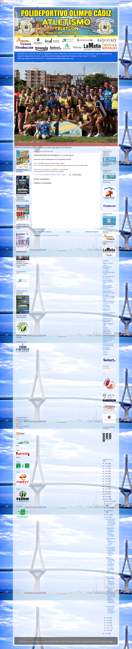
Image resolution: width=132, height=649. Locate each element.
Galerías (105, 352)
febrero (108, 628)
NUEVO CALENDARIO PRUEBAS (107, 267)
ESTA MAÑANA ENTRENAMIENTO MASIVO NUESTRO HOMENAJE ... (110, 599)
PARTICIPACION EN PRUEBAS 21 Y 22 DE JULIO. (111, 542)
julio (107, 517)
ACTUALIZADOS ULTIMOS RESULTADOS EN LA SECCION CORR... (110, 551)
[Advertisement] (22, 385)
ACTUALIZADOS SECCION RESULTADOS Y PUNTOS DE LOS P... (111, 522)
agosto (108, 514)
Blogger (110, 641)
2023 (106, 471)
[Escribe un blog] (75, 175)
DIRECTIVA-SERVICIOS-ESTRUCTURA (107, 331)
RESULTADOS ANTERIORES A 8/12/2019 (107, 287)
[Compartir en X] (77, 175)
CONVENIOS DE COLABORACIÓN (108, 344)
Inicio (68, 232)
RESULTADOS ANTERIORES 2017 (109, 291)
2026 (106, 463)
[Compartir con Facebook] (79, 175)
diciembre (109, 501)
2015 (106, 491)
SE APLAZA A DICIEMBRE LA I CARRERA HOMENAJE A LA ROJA (110, 581)
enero (108, 630)
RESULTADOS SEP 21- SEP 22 (109, 277)
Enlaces (105, 354)
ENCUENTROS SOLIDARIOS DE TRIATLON (108, 320)
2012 (106, 499)
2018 (106, 484)
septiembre (109, 510)
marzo (108, 625)
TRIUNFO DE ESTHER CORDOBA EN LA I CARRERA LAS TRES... (110, 532)
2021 (106, 476)
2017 (106, 486)
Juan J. (20, 424)
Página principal (107, 263)
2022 (106, 473)
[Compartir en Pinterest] (81, 175)
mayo (108, 620)
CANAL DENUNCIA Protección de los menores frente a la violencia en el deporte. (109, 339)
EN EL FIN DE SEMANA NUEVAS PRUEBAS (110, 590)
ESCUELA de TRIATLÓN (107, 309)
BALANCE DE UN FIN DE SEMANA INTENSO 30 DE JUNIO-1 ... (110, 610)
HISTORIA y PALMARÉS (106, 348)
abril (107, 622)
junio (108, 617)
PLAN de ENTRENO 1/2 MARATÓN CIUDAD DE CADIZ (109, 314)
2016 (106, 489)
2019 (106, 481)
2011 (106, 633)
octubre (108, 508)
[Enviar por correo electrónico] (73, 175)
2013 (106, 496)
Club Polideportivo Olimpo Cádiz (23, 420)
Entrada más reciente (42, 232)
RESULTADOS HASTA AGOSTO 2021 (108, 282)
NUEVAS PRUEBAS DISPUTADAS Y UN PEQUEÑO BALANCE (110, 561)
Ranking (105, 328)
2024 (106, 468)
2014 (106, 494)
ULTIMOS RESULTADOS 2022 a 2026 (109, 272)
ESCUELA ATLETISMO (106, 306)
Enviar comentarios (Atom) (50, 235)
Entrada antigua (91, 232)
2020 (106, 479)
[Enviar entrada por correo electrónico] (69, 174)
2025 (106, 466)
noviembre (109, 504)
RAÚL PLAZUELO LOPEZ (23, 427)
